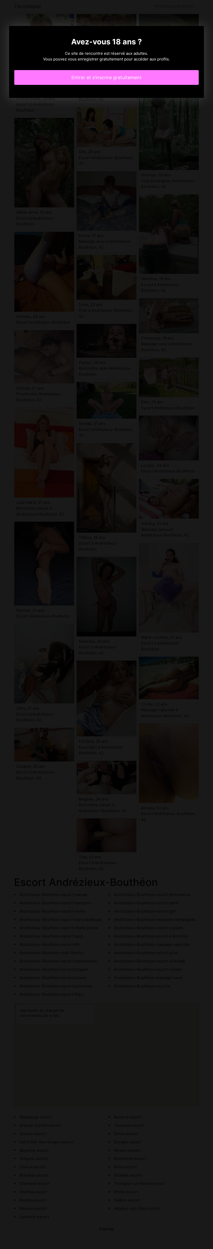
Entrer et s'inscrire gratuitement (106, 77)
